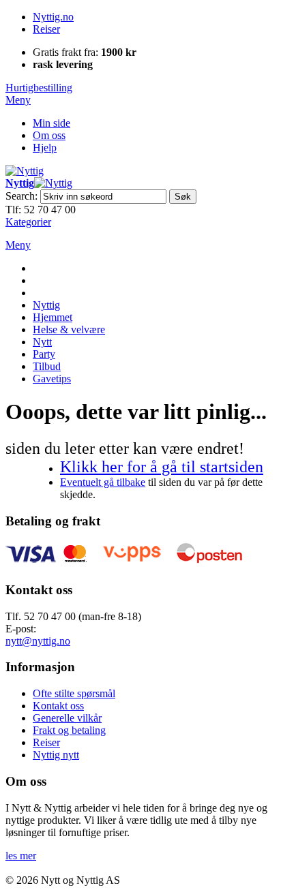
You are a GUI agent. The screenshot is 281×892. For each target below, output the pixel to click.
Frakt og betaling (69, 730)
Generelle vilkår (67, 718)
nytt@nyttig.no (37, 641)
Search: (21, 196)
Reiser (46, 29)
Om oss (49, 135)
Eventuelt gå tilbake (102, 482)
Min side (51, 123)
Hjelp (45, 147)
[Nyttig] (24, 170)
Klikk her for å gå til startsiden (161, 467)
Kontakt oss (58, 705)
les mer (20, 855)
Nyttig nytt (56, 754)
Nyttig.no (53, 16)
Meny (18, 100)
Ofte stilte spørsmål (74, 693)
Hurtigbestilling (38, 87)
